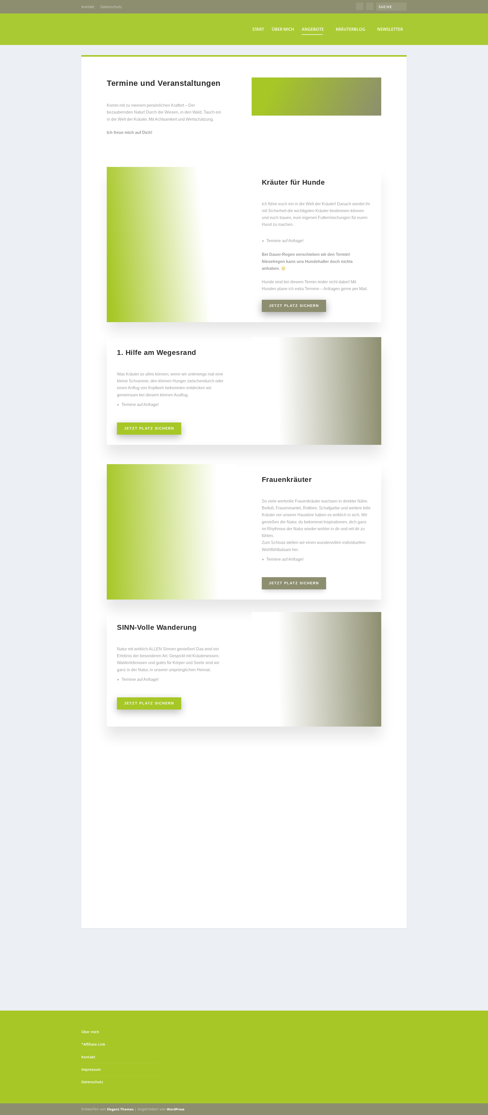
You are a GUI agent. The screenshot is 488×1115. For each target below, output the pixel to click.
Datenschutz (111, 6)
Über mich (283, 29)
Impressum (91, 1069)
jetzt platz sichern (294, 306)
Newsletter (390, 29)
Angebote (313, 29)
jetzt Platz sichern (294, 583)
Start (258, 29)
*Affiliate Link (93, 1044)
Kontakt (87, 6)
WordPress (175, 1109)
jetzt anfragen (278, 855)
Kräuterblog (350, 29)
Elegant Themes (120, 1109)
